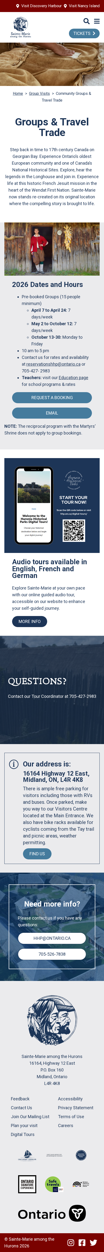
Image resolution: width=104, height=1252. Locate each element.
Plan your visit (24, 1125)
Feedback (20, 1098)
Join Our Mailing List (30, 1116)
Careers (65, 1125)
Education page (73, 377)
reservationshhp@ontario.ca (53, 364)
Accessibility (70, 1098)
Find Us (37, 853)
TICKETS (81, 33)
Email (52, 412)
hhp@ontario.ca (52, 938)
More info (30, 621)
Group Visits (39, 93)
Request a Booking (52, 397)
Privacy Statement (75, 1107)
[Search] (86, 21)
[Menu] (97, 21)
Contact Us (21, 1107)
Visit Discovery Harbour (41, 6)
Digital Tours (23, 1134)
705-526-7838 (52, 954)
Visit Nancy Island (84, 6)
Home (18, 93)
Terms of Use (71, 1116)
